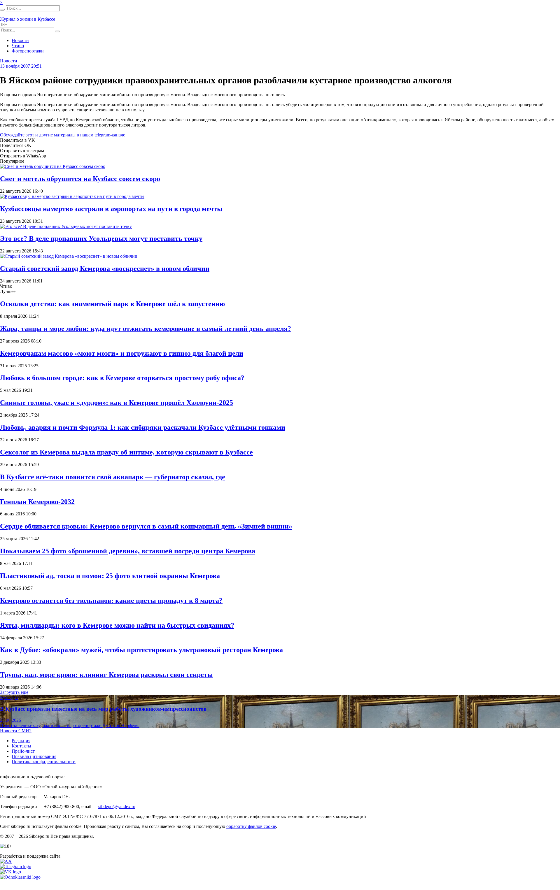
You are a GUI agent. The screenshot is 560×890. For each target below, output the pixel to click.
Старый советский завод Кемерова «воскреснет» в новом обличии (104, 268)
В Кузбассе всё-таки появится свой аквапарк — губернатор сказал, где (112, 477)
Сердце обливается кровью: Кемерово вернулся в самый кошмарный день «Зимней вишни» (146, 526)
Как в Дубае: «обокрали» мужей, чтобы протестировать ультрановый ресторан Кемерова (141, 650)
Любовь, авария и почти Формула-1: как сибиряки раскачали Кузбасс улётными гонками (142, 427)
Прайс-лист (23, 751)
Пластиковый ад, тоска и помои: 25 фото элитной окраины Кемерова (110, 576)
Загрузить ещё (14, 692)
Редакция (21, 740)
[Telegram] (15, 866)
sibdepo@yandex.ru (116, 806)
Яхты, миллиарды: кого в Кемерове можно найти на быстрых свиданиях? (117, 625)
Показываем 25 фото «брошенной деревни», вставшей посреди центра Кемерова (127, 551)
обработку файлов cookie (251, 826)
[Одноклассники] (20, 877)
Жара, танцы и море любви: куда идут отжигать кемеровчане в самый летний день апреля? (145, 328)
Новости (20, 40)
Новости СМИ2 (16, 730)
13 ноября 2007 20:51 (21, 66)
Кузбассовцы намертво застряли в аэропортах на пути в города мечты (111, 209)
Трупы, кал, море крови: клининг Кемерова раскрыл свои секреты (106, 674)
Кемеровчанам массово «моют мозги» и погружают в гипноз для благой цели (121, 353)
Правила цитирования (34, 756)
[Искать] (2, 9)
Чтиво (18, 45)
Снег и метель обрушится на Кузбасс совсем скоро (80, 178)
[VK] (10, 871)
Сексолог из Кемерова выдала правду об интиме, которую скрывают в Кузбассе (126, 452)
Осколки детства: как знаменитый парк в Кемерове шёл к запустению (112, 304)
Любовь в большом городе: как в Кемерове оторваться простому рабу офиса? (122, 378)
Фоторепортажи (28, 50)
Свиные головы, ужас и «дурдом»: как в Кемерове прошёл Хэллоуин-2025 (116, 402)
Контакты (21, 745)
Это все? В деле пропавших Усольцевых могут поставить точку (101, 238)
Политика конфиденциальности (44, 761)
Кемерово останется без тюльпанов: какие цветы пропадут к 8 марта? (111, 600)
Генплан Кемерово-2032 (37, 501)
